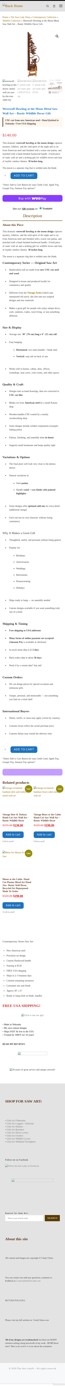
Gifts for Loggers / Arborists (20, 1123)
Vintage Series (34, 292)
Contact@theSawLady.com (28, 1281)
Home (5, 17)
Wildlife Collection (11, 20)
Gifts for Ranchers (15, 1129)
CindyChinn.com (41, 1320)
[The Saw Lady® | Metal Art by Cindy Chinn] (12, 6)
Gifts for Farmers (15, 1135)
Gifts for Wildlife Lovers (18, 1138)
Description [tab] (32, 215)
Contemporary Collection (44, 17)
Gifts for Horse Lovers (17, 1132)
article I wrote (27, 1346)
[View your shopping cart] (54, 6)
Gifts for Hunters (15, 1126)
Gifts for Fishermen (16, 1120)
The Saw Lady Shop (20, 17)
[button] (57, 36)
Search (52, 1218)
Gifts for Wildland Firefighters (21, 1141)
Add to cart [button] (13, 834)
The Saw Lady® (25, 1368)
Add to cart (24, 175)
